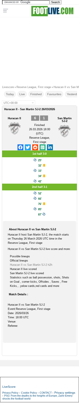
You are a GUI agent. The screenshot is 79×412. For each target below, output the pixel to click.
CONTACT (46, 392)
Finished (36, 94)
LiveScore (9, 386)
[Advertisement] (39, 49)
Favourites (54, 94)
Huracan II (14, 118)
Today (10, 94)
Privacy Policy (10, 392)
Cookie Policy (29, 392)
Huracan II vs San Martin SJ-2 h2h (31, 264)
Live (22, 94)
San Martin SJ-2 (65, 120)
